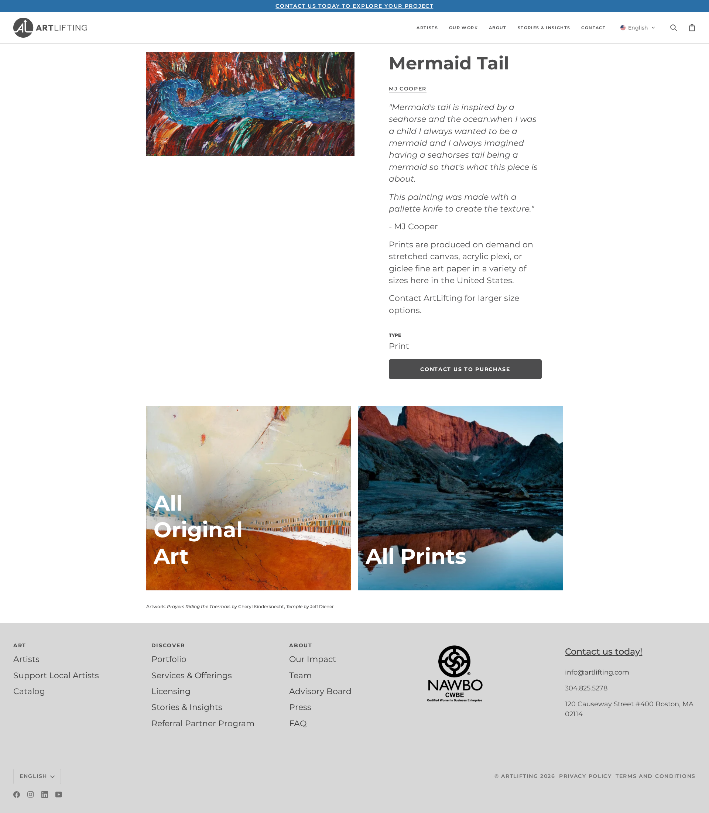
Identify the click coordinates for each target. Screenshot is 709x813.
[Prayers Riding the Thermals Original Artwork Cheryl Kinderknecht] (248, 498)
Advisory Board (320, 691)
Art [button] (19, 645)
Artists (26, 659)
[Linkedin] (44, 794)
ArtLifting (519, 776)
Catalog (29, 691)
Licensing (171, 691)
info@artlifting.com (597, 672)
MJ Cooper (408, 88)
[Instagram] (30, 794)
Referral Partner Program (202, 723)
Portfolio (168, 659)
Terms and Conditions (656, 776)
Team (300, 675)
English (33, 776)
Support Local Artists (56, 675)
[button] (427, 27)
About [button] (300, 645)
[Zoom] (250, 104)
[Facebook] (16, 794)
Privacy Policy (585, 776)
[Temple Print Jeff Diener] (460, 498)
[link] (465, 369)
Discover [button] (168, 645)
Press (300, 707)
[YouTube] (58, 794)
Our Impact (312, 659)
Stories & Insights (186, 707)
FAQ (297, 723)
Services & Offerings (191, 675)
